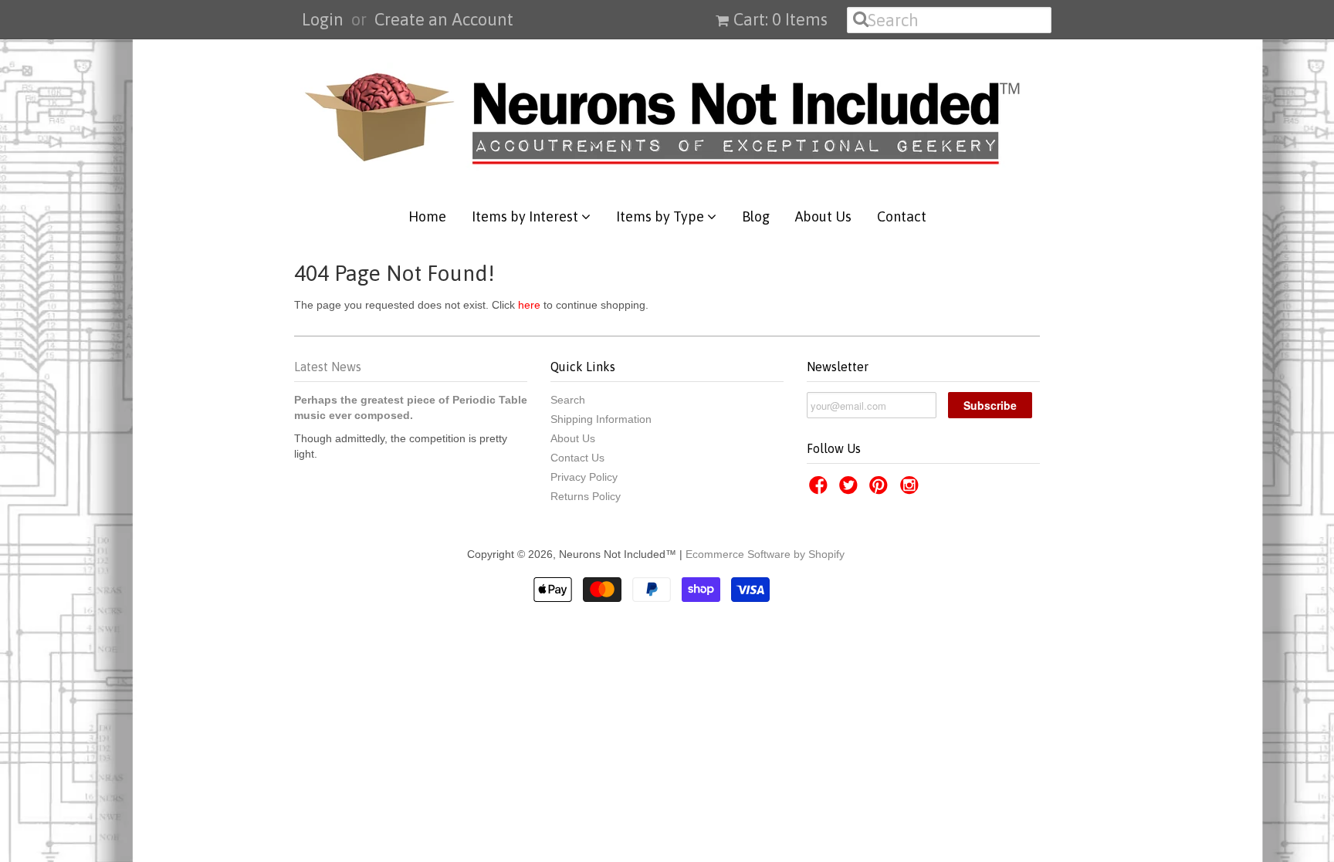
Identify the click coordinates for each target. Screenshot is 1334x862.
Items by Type (661, 216)
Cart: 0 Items (780, 19)
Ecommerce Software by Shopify (765, 554)
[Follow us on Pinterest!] (880, 489)
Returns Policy (585, 496)
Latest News (327, 367)
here (529, 305)
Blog (756, 216)
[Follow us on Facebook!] (820, 489)
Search (567, 400)
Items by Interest (526, 216)
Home (427, 216)
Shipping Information (601, 419)
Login (323, 19)
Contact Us (577, 457)
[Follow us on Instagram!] (911, 489)
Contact (901, 216)
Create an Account (443, 19)
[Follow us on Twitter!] (850, 489)
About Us (823, 216)
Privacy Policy (584, 477)
